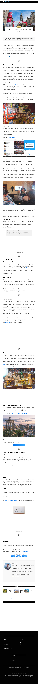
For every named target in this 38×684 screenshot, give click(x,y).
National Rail (5, 272)
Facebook (21, 641)
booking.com (5, 314)
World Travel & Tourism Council (19, 573)
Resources (5, 642)
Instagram (14, 576)
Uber (19, 290)
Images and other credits (8, 648)
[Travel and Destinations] (7, 2)
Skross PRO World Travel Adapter (11, 500)
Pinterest (21, 642)
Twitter (21, 644)
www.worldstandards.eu (21, 502)
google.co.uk (7, 322)
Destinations (18, 7)
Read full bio (18, 578)
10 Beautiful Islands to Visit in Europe (32, 593)
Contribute (13, 660)
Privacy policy (6, 644)
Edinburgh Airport (29, 267)
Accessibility (6, 646)
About (5, 639)
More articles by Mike (25, 578)
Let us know (33, 582)
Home (14, 7)
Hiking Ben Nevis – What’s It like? (21, 593)
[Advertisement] (19, 245)
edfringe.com (25, 551)
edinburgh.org (25, 549)
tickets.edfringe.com (17, 84)
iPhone (13, 137)
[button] (3, 2)
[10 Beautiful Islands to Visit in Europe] (26, 592)
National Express (23, 272)
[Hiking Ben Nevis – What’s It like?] (16, 592)
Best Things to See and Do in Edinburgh (19, 413)
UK (24, 7)
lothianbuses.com (13, 285)
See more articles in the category (19, 598)
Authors (5, 641)
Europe (22, 7)
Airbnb (11, 309)
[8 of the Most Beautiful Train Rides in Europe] (5, 592)
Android (10, 137)
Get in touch (13, 658)
